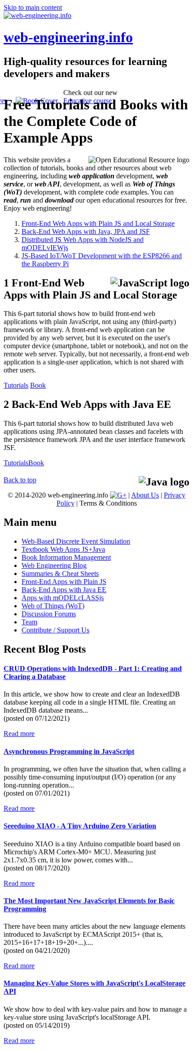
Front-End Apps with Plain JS (64, 581)
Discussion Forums (49, 614)
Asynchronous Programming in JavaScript (69, 751)
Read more (19, 733)
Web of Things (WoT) (53, 606)
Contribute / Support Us (55, 630)
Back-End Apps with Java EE (64, 589)
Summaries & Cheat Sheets (60, 573)
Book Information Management (66, 557)
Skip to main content (33, 7)
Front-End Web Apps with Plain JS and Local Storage (98, 223)
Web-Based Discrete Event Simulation (76, 541)
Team (29, 622)
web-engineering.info (68, 37)
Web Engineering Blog (54, 565)
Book (38, 385)
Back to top (20, 480)
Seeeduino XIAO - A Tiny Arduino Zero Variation (80, 826)
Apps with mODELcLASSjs (63, 598)
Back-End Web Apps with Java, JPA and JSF (86, 231)
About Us (145, 495)
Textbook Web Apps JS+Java (63, 549)
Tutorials (16, 385)
